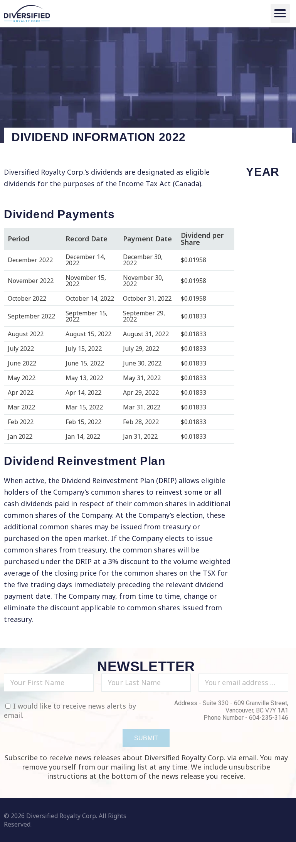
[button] (280, 13)
